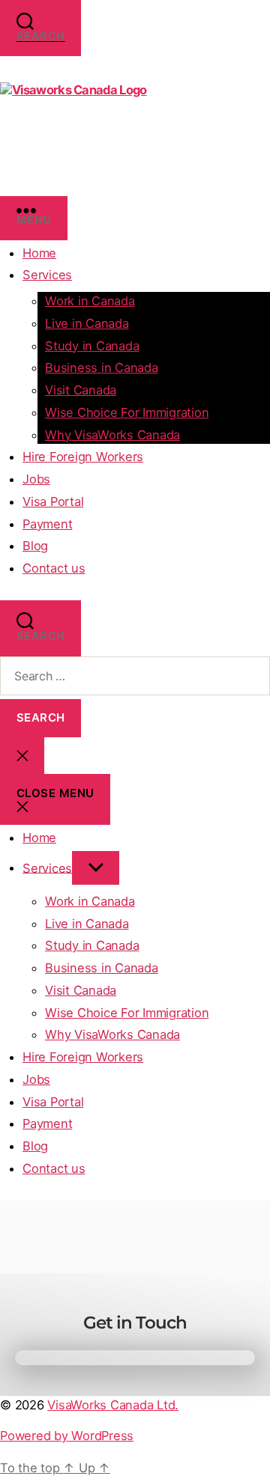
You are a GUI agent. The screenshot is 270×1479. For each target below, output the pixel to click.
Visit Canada (80, 389)
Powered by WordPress (67, 1435)
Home (39, 253)
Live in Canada (87, 323)
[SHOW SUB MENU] (95, 868)
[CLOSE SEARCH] (22, 755)
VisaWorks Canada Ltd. (112, 1404)
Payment (47, 523)
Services (47, 274)
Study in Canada (92, 345)
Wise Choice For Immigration (126, 412)
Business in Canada (101, 367)
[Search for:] (135, 675)
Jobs (36, 479)
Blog (35, 545)
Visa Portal (52, 501)
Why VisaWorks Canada (112, 434)
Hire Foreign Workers (82, 456)
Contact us (54, 568)
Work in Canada (90, 300)
